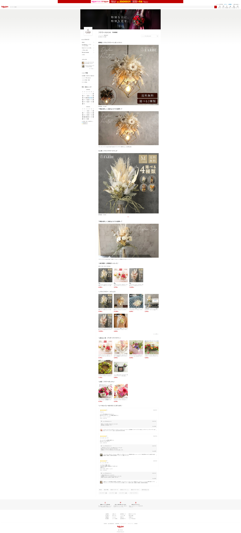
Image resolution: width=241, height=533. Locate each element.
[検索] (215, 7)
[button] (236, 4)
